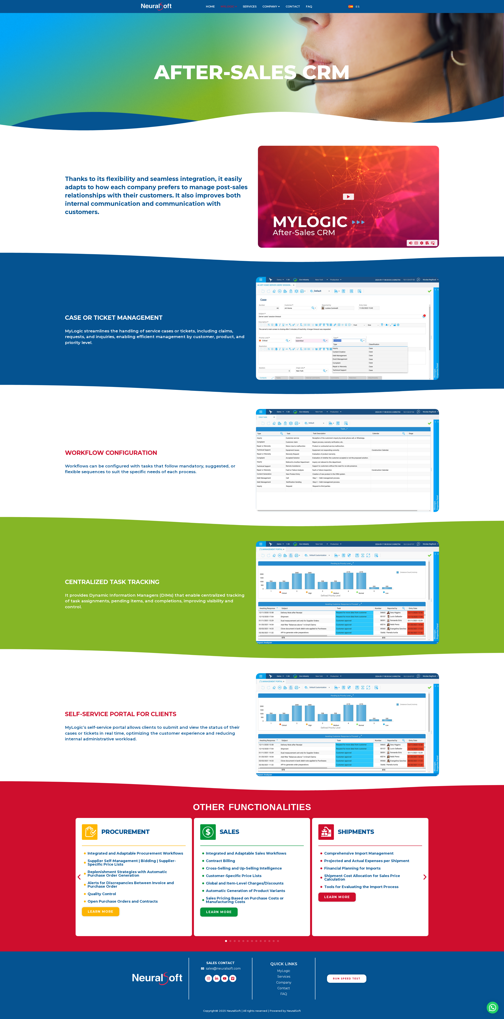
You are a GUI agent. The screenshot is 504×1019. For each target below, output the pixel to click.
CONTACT (293, 6)
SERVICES (250, 6)
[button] (79, 876)
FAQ (309, 6)
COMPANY (269, 6)
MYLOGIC (227, 6)
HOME (210, 6)
